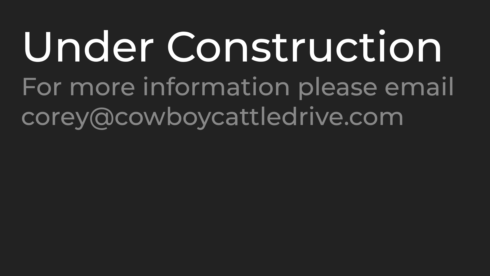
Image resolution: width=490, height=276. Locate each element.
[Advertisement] (92, 163)
